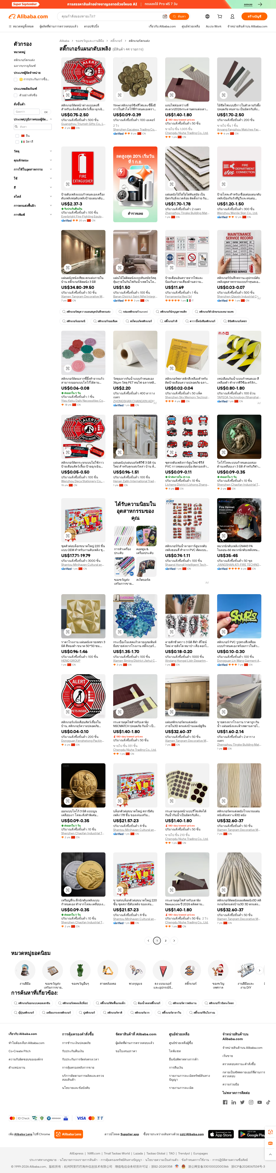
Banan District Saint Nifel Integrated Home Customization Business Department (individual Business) (135, 296)
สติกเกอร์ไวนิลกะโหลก (221, 1003)
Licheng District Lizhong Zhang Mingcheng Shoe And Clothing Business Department (187, 484)
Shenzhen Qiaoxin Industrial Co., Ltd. (239, 296)
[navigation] (32, 491)
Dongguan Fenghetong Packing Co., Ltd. (83, 740)
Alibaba (64, 41)
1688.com (93, 1153)
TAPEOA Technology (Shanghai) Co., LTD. (239, 397)
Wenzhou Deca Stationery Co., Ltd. (83, 481)
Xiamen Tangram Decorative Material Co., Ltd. (83, 296)
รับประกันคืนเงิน (73, 1051)
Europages (200, 1153)
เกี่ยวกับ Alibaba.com (23, 1034)
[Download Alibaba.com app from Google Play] (252, 1134)
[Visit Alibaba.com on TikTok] (268, 1102)
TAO (171, 1153)
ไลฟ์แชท (175, 1051)
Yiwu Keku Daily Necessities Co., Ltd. (83, 400)
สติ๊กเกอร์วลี (170, 321)
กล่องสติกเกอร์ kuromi (135, 311)
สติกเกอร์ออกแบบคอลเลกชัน (34, 1003)
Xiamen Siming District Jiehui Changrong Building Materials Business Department (135, 660)
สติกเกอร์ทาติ (114, 1012)
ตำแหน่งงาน (17, 1067)
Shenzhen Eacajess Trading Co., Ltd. (135, 129)
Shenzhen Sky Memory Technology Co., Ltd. (187, 397)
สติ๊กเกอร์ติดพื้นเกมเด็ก (112, 1003)
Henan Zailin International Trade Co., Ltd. (135, 481)
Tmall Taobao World (117, 1153)
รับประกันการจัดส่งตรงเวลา (80, 1059)
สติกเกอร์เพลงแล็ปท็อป (75, 1003)
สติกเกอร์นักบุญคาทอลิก (173, 311)
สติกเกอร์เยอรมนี (76, 321)
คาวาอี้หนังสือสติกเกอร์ (202, 321)
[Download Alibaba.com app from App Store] (221, 1134)
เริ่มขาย (228, 1056)
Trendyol (184, 1153)
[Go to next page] (174, 941)
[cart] (220, 17)
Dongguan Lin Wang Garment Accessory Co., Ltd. (239, 660)
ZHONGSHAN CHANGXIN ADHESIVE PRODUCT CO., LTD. (135, 401)
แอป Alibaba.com (192, 1134)
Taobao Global (155, 1153)
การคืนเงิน (176, 1067)
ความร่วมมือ (231, 1084)
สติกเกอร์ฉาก (142, 1012)
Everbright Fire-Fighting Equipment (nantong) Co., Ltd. (83, 216)
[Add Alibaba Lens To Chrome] (68, 1134)
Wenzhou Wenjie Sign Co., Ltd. (237, 213)
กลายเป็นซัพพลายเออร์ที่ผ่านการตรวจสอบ (244, 1074)
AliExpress (76, 1153)
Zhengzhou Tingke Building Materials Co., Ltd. (187, 213)
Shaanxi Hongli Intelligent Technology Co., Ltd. (187, 564)
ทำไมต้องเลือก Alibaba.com (26, 1043)
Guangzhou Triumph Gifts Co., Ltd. (83, 124)
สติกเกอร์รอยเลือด (108, 321)
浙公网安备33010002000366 (208, 1166)
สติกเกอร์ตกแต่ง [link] (139, 41)
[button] (165, 16)
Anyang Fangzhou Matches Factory (239, 129)
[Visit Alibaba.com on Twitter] (242, 1102)
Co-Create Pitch (20, 1051)
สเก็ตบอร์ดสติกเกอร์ (141, 321)
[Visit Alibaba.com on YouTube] (259, 1102)
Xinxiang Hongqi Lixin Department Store (187, 660)
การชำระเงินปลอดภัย (76, 1043)
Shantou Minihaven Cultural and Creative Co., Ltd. (83, 564)
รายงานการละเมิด (181, 1088)
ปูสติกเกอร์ (89, 1012)
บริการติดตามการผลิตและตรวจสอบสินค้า (83, 1077)
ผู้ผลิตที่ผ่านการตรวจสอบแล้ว (135, 1043)
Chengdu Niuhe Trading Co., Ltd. (186, 133)
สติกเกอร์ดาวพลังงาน (184, 1003)
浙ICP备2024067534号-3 (248, 1166)
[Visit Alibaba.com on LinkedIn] (233, 1102)
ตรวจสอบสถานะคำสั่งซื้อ (239, 1064)
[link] (270, 1132)
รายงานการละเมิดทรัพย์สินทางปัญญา (189, 1077)
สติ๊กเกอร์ (116, 41)
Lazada (138, 1153)
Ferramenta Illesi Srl (178, 296)
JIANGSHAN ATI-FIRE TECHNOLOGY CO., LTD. (239, 564)
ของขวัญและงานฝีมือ (90, 41)
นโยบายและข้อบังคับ (76, 1088)
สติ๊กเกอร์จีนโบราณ (204, 1012)
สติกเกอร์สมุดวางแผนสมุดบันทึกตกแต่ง (88, 311)
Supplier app (130, 1134)
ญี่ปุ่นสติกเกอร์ (26, 1012)
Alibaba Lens (23, 1134)
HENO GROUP (70, 660)
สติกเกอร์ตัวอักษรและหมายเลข (216, 311)
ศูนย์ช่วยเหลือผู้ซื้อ (181, 1043)
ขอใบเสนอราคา (126, 1051)
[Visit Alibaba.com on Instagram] (251, 1102)
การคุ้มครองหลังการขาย (78, 1067)
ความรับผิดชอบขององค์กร (26, 1059)
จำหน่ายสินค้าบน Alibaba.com (242, 1047)
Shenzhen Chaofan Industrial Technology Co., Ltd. (239, 484)
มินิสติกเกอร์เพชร (237, 321)
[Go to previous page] (148, 941)
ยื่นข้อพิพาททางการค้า (183, 1059)
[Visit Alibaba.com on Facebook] (225, 1102)
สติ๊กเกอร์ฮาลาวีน (171, 1012)
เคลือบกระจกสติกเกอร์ (58, 1012)
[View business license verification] (177, 1166)
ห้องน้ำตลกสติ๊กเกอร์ (149, 1003)
